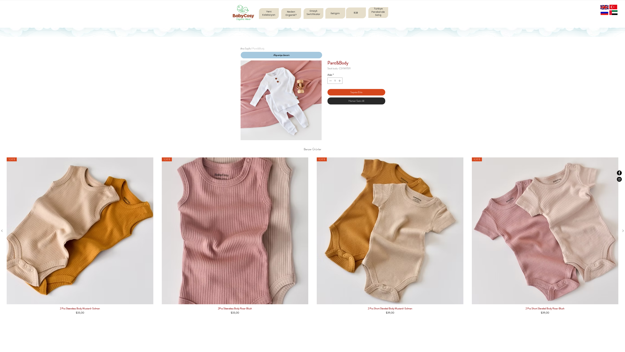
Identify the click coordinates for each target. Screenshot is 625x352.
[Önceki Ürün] (2, 231)
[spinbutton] (335, 81)
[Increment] (340, 81)
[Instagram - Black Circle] (619, 179)
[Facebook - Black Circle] (619, 172)
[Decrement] (330, 81)
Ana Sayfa (245, 48)
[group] (312, 237)
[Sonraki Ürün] (623, 231)
